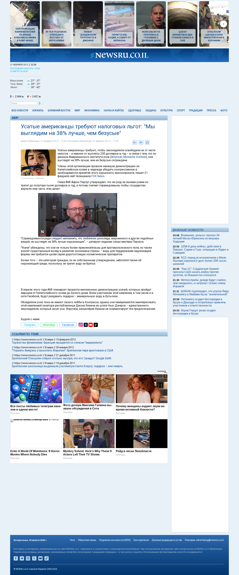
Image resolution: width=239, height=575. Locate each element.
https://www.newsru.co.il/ (28, 339)
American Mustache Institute (128, 157)
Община (150, 110)
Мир (77, 110)
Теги (72, 540)
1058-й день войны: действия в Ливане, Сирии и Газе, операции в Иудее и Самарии (201, 249)
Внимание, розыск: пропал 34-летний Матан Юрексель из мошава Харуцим (196, 238)
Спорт (181, 110)
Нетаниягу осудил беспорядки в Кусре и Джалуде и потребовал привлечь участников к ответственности (199, 302)
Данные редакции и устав (167, 540)
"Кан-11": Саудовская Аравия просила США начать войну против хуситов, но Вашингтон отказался (196, 272)
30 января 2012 (65, 347)
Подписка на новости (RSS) (115, 540)
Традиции (196, 110)
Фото (223, 110)
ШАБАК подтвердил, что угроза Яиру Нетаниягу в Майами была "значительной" (201, 293)
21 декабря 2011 (65, 355)
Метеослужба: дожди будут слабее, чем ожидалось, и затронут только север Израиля (199, 283)
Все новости (20, 110)
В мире (49, 339)
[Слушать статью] (151, 142)
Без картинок (141, 540)
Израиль (38, 110)
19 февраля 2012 (66, 339)
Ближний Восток (59, 110)
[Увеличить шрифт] (141, 142)
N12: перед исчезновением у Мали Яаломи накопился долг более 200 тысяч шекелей (199, 260)
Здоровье (134, 110)
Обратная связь (87, 540)
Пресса (211, 110)
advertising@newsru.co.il (210, 540)
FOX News (97, 176)
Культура (166, 110)
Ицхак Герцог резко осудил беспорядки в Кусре (194, 312)
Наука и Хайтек (114, 110)
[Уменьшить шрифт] (134, 142)
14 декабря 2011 (65, 363)
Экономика (92, 110)
